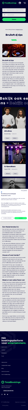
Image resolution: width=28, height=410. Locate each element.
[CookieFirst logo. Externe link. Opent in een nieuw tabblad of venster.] (1, 192)
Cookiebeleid (3, 213)
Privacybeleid (24, 191)
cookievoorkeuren (4, 211)
